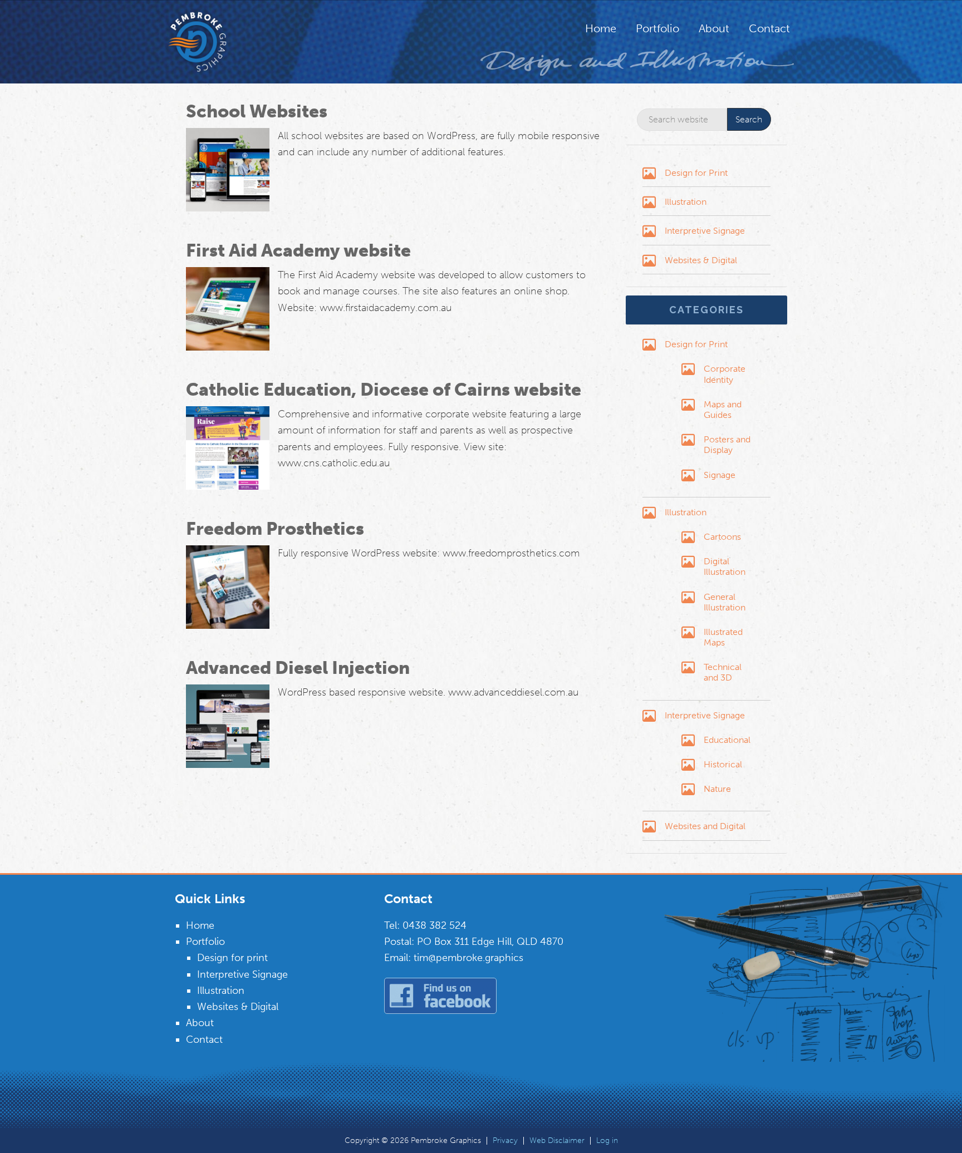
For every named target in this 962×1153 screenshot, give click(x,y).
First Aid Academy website (298, 250)
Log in (607, 1141)
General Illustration (724, 602)
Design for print (232, 958)
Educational (727, 740)
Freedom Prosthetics (275, 528)
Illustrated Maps (723, 637)
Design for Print (696, 172)
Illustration (685, 201)
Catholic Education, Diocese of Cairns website (383, 389)
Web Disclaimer (557, 1141)
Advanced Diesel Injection (298, 667)
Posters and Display (727, 444)
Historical (723, 764)
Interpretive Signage (705, 230)
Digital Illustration (724, 566)
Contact (204, 1039)
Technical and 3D (723, 672)
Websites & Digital (701, 260)
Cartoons (722, 536)
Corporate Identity (724, 374)
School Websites (256, 111)
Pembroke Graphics (219, 41)
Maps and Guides (723, 409)
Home (200, 925)
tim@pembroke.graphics (468, 958)
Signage (719, 475)
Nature (717, 789)
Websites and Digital (705, 826)
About (200, 1023)
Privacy (505, 1141)
